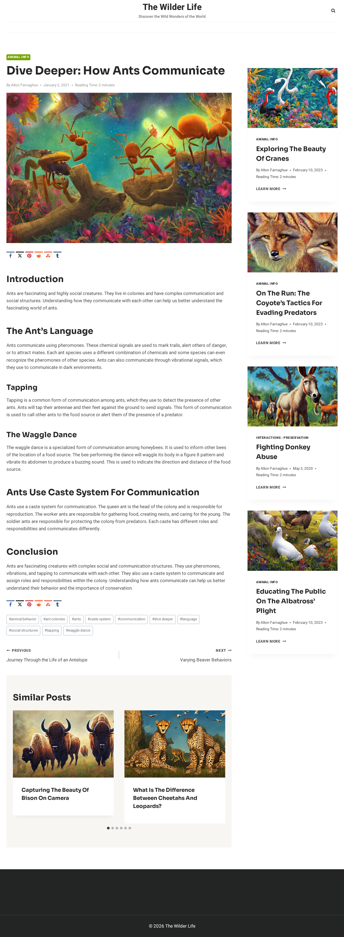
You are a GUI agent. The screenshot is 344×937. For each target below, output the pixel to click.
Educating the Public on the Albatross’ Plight (291, 601)
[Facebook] (10, 256)
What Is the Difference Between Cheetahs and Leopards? (165, 798)
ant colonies (54, 619)
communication (131, 619)
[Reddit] (39, 256)
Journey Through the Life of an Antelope (46, 655)
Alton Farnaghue (24, 85)
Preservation (296, 438)
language (188, 619)
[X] (20, 256)
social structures (23, 630)
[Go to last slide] (21, 766)
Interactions (268, 438)
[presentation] (293, 98)
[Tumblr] (57, 256)
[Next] (216, 766)
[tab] (108, 828)
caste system (99, 619)
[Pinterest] (29, 256)
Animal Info (18, 57)
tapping (52, 630)
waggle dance (78, 630)
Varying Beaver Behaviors (206, 655)
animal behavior (23, 619)
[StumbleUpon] (48, 256)
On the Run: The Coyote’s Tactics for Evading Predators (289, 303)
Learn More (271, 189)
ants (76, 619)
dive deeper (162, 619)
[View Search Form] (333, 10)
